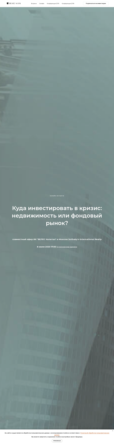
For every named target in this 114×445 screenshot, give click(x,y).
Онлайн (41, 3)
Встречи (34, 3)
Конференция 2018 (68, 3)
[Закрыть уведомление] (113, 431)
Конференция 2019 (53, 3)
